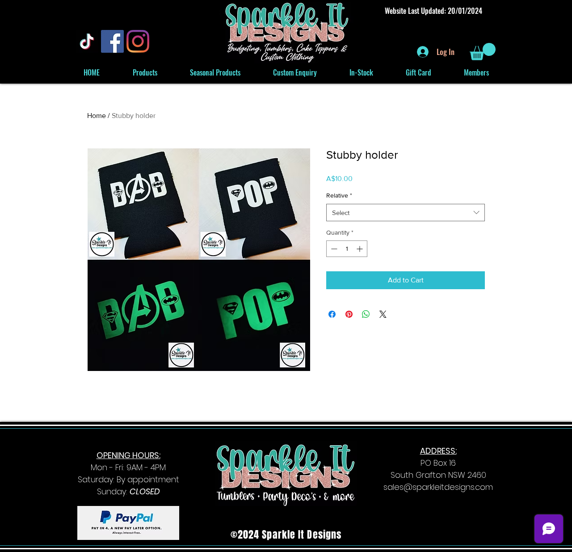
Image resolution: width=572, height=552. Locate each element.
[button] (483, 51)
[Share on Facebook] (332, 314)
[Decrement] (333, 249)
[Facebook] (112, 41)
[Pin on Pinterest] (349, 314)
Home (96, 115)
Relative (339, 195)
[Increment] (360, 249)
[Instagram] (137, 41)
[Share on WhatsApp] (366, 314)
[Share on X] (383, 314)
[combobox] (405, 212)
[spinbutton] (347, 249)
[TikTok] (87, 41)
